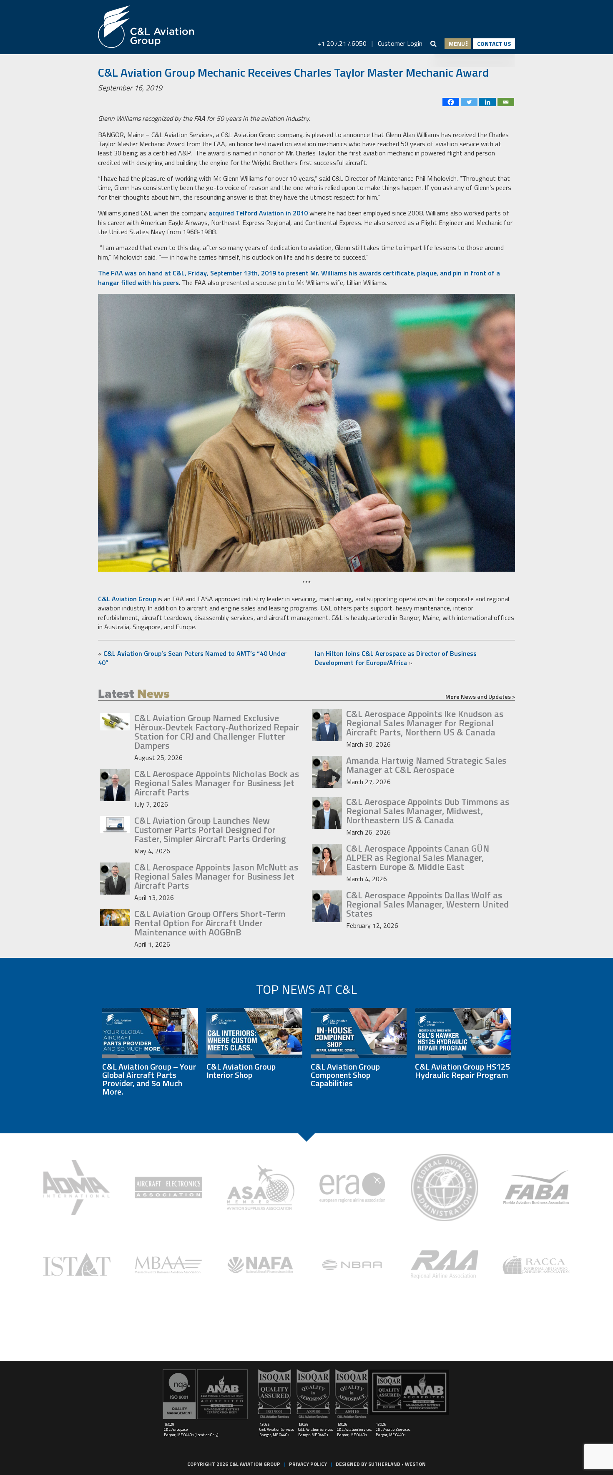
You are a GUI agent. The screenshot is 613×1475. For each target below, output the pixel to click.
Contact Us (494, 43)
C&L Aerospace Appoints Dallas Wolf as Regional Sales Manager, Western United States (427, 904)
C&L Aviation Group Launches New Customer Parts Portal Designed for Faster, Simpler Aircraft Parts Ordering (210, 829)
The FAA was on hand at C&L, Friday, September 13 (174, 273)
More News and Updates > (480, 697)
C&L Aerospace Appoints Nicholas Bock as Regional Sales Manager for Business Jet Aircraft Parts (216, 783)
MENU (457, 43)
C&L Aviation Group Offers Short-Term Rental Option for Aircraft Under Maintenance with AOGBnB (210, 923)
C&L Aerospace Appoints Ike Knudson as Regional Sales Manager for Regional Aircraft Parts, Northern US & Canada (424, 723)
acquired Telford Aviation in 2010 (258, 213)
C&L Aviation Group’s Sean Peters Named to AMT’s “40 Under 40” (192, 658)
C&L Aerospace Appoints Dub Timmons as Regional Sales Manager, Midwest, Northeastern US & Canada (427, 811)
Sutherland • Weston (397, 1464)
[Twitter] (469, 102)
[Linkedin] (487, 102)
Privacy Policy (308, 1464)
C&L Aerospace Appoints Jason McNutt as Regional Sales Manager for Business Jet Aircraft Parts (216, 876)
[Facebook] (450, 102)
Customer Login (400, 43)
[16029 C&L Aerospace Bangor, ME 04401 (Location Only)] (205, 1394)
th (254, 273)
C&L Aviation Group (127, 599)
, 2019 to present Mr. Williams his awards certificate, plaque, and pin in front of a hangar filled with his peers (299, 277)
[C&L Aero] (146, 27)
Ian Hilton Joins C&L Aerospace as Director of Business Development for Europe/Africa (396, 658)
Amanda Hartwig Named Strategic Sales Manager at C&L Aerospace (426, 765)
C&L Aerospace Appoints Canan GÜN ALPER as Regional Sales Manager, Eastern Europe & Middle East (417, 857)
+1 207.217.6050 (342, 43)
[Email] (505, 102)
